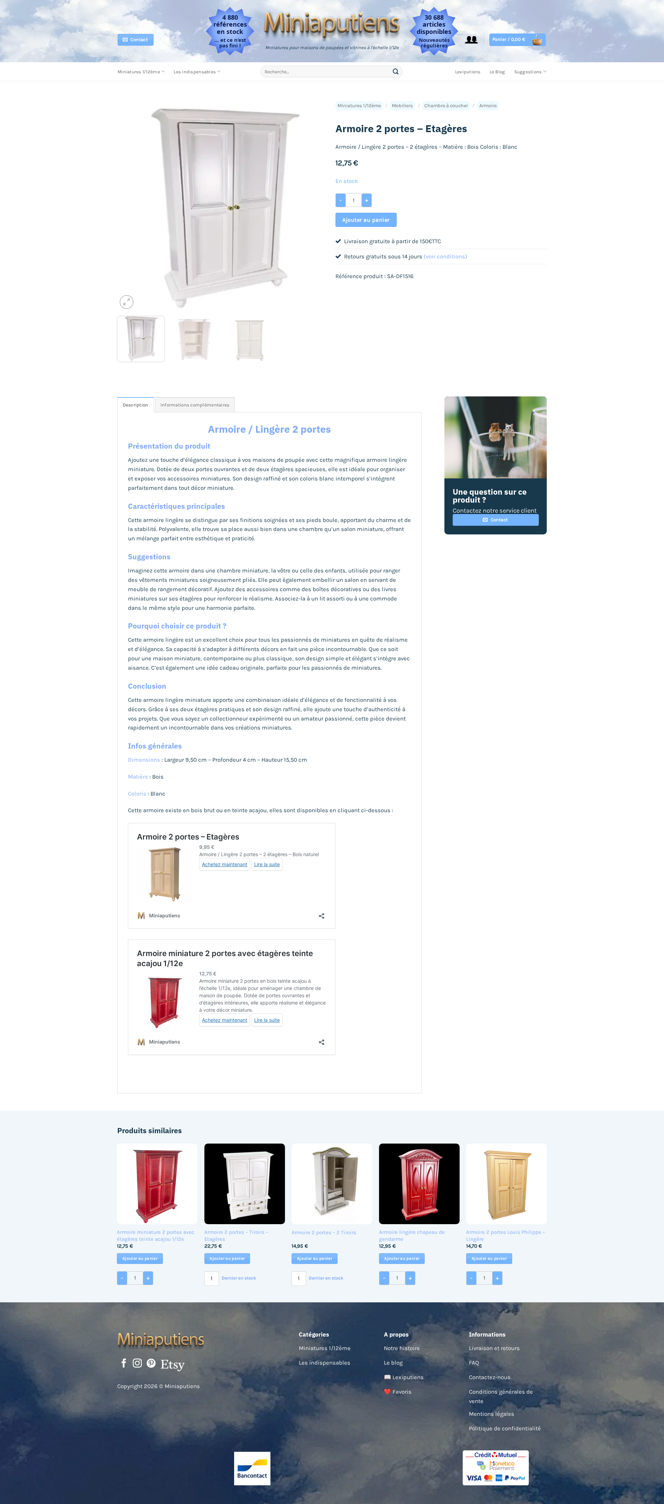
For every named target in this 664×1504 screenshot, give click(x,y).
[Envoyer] (396, 71)
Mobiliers (402, 106)
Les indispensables (195, 71)
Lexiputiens (468, 71)
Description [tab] (135, 404)
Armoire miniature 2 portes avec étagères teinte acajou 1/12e (155, 1235)
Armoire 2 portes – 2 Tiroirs (324, 1232)
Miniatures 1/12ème (139, 71)
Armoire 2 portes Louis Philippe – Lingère (505, 1235)
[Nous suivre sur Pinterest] (151, 1364)
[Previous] (130, 205)
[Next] (316, 205)
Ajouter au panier (365, 220)
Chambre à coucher (446, 106)
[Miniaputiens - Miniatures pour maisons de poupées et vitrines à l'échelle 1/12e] (332, 25)
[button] (471, 39)
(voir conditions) (445, 256)
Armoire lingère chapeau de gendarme (412, 1235)
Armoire (488, 106)
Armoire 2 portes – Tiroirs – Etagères (236, 1235)
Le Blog (497, 71)
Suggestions (528, 71)
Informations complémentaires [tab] (195, 404)
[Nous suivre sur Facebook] (123, 1364)
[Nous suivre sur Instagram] (137, 1364)
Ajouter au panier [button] (139, 1258)
